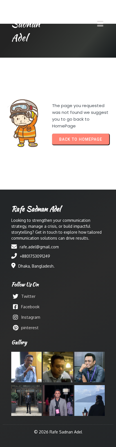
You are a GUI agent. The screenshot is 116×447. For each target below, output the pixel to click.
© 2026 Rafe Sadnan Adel (58, 431)
